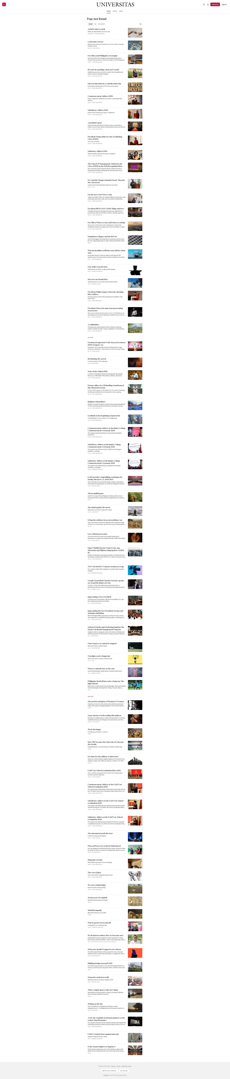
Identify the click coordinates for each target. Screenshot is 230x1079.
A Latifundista (93, 324)
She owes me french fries (98, 279)
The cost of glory (94, 872)
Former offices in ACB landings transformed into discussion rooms (106, 386)
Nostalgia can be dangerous (99, 656)
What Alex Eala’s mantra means (97, 646)
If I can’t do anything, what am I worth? (103, 70)
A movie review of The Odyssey (97, 361)
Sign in (224, 4)
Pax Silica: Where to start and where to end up (106, 222)
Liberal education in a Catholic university (104, 84)
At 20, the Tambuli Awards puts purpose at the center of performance (106, 1019)
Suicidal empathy (95, 910)
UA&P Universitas (99, 33)
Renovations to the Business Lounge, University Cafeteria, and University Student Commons (105, 993)
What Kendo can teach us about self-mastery (101, 269)
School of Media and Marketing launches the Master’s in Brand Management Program (106, 628)
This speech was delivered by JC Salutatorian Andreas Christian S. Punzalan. (104, 466)
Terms (118, 1066)
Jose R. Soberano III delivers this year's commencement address (105, 99)
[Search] (204, 4)
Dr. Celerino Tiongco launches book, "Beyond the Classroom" (106, 181)
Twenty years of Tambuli (97, 898)
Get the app (123, 1071)
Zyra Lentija (96, 48)
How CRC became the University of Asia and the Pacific (105, 743)
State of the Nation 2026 (97, 371)
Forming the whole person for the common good (103, 86)
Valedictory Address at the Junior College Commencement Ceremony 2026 (104, 445)
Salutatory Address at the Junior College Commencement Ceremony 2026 (104, 462)
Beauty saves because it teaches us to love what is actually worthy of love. (106, 45)
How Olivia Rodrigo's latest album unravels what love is (105, 671)
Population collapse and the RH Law (102, 236)
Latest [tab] (90, 24)
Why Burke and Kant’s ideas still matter (100, 510)
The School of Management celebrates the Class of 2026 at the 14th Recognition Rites (105, 165)
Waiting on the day (95, 1004)
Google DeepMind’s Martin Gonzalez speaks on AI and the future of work (106, 581)
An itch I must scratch (96, 29)
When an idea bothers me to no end (99, 31)
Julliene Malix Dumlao (109, 941)
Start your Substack (110, 1071)
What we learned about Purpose (98, 900)
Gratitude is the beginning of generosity (104, 416)
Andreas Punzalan (97, 271)
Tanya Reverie (96, 377)
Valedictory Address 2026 (98, 110)
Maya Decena (96, 351)
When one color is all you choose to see (100, 658)
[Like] (89, 64)
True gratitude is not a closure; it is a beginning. (102, 418)
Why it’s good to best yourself (99, 923)
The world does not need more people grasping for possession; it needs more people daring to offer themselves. (106, 537)
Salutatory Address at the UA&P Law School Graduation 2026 (105, 818)
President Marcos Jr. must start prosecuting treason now (105, 309)
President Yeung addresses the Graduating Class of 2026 (105, 138)
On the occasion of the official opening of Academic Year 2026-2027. (105, 297)
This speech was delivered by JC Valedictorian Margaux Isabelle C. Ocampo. (105, 450)
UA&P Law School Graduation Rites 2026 (104, 770)
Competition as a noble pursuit (97, 925)
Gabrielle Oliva (96, 284)
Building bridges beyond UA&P (100, 963)
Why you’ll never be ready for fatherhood (104, 846)
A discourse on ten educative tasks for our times (102, 185)
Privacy (113, 1066)
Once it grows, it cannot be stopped (102, 643)
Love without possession (97, 534)
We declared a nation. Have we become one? (105, 935)
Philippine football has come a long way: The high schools (106, 682)
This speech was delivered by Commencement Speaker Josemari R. (105, 434)
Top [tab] (95, 24)
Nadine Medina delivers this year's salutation (101, 154)
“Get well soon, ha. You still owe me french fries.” (103, 282)
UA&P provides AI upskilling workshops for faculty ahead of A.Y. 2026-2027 (105, 478)
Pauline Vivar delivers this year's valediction (101, 112)
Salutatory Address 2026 (97, 151)
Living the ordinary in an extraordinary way (105, 520)
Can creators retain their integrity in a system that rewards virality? (106, 570)
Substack (106, 1075)
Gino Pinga (95, 363)
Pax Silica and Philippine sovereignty (103, 56)
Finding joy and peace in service (97, 732)
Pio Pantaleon (96, 648)
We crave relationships (97, 885)
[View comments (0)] (101, 36)
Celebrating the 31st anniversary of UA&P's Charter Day (105, 747)
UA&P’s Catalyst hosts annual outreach (103, 1034)
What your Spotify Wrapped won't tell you (104, 949)
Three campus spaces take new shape (103, 990)
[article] (115, 32)
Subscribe (215, 4)
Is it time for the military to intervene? (103, 756)
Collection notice (126, 1066)
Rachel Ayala (96, 485)
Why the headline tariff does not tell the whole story (106, 251)
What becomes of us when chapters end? (100, 980)
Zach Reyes (95, 512)
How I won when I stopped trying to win (100, 875)
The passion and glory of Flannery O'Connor (106, 701)
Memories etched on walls (98, 977)
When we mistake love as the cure (101, 668)
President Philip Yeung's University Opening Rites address (105, 293)
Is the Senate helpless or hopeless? (102, 1047)
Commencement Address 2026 (100, 96)
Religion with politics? (97, 402)
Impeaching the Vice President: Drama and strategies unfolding (105, 612)
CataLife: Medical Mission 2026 (97, 1036)
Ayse (93, 187)
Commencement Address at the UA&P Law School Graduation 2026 (105, 785)
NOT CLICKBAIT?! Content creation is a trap (106, 566)
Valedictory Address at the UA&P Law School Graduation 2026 (105, 802)
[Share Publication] (208, 4)
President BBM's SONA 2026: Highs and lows (106, 209)
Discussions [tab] (101, 24)
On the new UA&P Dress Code (100, 195)
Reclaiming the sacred (97, 359)
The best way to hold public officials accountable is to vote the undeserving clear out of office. (106, 600)
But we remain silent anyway (97, 887)
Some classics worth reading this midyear (104, 715)
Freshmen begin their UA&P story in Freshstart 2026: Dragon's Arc (107, 343)
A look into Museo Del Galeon (97, 836)
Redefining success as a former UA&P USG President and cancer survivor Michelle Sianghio (105, 73)
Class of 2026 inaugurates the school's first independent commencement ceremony (105, 774)
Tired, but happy (94, 729)
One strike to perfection (97, 267)
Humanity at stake (95, 860)
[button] (109, 11)
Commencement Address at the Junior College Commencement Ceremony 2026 (107, 429)
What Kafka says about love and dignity (100, 862)
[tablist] (97, 24)
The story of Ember (93, 141)
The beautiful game (96, 493)
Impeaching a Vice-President (99, 597)
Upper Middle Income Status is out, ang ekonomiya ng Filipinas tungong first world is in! (106, 550)
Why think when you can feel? (97, 913)
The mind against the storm (99, 507)
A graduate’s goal (94, 123)
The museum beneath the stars (100, 833)
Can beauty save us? (95, 42)
